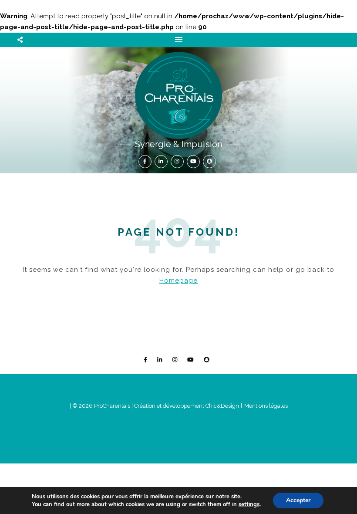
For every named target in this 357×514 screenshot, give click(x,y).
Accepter (298, 500)
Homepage (178, 280)
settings (249, 504)
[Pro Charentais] (178, 95)
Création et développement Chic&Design (187, 405)
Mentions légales (266, 405)
